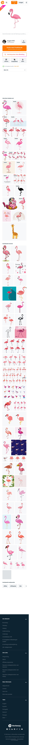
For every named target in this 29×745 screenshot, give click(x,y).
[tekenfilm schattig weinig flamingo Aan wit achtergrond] (8, 595)
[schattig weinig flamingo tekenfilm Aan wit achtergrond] (8, 647)
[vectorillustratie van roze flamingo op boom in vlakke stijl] (20, 366)
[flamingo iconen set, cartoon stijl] (14, 513)
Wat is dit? (16, 66)
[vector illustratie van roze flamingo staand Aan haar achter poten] (6, 323)
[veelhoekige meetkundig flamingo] (8, 470)
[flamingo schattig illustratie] (7, 407)
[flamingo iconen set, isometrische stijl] (14, 530)
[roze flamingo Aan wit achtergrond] (8, 367)
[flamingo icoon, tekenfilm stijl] (10, 340)
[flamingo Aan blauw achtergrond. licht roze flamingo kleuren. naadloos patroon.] (10, 613)
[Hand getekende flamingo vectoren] (9, 223)
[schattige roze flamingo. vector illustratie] (8, 174)
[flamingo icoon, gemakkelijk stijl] (8, 445)
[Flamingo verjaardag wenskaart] (16, 272)
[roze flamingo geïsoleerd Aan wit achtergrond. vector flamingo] (19, 714)
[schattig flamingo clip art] (14, 568)
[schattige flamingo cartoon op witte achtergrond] (9, 729)
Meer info (6, 71)
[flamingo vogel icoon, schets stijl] (8, 458)
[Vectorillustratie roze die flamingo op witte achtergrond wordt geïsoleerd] (8, 379)
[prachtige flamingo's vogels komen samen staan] (10, 137)
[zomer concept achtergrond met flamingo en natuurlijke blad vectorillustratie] (14, 148)
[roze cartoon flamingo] (9, 260)
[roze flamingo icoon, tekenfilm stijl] (8, 420)
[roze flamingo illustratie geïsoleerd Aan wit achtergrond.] (9, 685)
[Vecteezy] (2, 2)
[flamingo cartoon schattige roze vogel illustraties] (8, 198)
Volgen (23, 42)
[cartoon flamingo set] (11, 186)
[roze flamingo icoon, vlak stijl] (9, 392)
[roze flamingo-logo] (19, 210)
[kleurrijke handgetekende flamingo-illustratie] (8, 672)
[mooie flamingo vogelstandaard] (9, 124)
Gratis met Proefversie (14, 48)
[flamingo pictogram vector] (8, 247)
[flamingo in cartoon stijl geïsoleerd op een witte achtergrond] (21, 122)
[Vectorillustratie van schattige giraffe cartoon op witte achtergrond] (14, 301)
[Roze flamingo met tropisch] (9, 285)
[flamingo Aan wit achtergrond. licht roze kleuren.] (21, 608)
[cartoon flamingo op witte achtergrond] (6, 108)
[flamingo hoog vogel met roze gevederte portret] (7, 699)
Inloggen (21, 2)
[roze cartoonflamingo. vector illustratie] (8, 235)
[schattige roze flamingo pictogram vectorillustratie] (7, 160)
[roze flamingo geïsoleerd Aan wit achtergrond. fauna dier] (19, 597)
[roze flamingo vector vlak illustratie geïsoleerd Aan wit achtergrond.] (18, 406)
